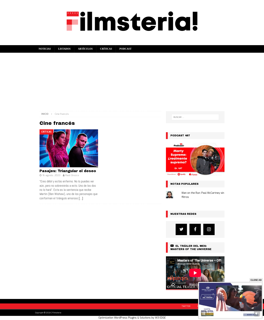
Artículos (85, 48)
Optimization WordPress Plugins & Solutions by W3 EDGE (132, 317)
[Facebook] (195, 229)
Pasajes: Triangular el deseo (68, 171)
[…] (81, 198)
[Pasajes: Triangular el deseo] (69, 148)
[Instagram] (209, 229)
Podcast (125, 48)
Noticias (45, 48)
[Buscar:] (195, 117)
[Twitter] (181, 229)
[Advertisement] (132, 80)
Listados (64, 48)
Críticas (106, 48)
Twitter (186, 306)
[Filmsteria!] (132, 43)
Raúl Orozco (72, 175)
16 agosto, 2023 (51, 175)
